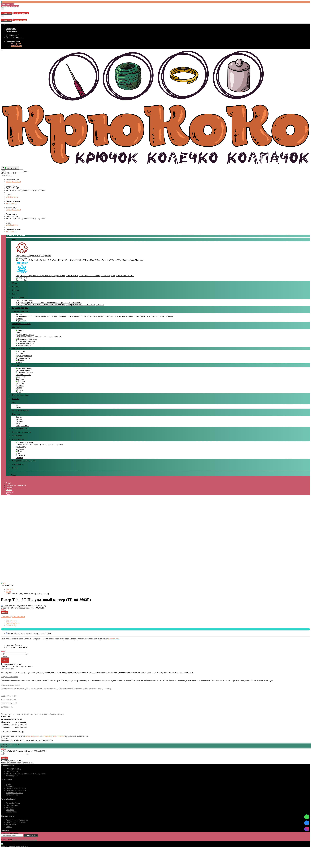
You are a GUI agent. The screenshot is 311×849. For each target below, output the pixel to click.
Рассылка (10, 810)
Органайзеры (17, 436)
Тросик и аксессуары (24, 300)
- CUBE (130, 276)
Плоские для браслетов (25, 341)
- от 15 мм (57, 337)
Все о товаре (11, 621)
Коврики (19, 458)
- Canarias (35, 305)
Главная (9, 589)
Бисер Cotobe (21, 256)
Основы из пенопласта (21, 432)
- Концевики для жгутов (102, 316)
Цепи (14, 294)
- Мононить (76, 303)
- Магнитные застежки (123, 316)
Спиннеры (20, 449)
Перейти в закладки (21, 13)
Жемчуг (15, 283)
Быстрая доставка (8, 668)
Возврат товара (12, 812)
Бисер (14, 239)
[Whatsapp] (306, 816)
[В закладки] (4, 656)
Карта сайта (11, 824)
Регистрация (11, 29)
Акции (13, 475)
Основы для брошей (20, 410)
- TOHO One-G (51, 303)
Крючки (19, 388)
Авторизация (11, 31)
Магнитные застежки (21, 348)
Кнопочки (20, 383)
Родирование (21, 321)
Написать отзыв (18, 617)
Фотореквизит (18, 464)
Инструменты (18, 439)
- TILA (84, 260)
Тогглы (19, 392)
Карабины (20, 379)
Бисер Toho (20, 276)
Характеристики (13, 623)
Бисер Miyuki (21, 260)
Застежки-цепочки (23, 375)
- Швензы (168, 316)
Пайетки (15, 290)
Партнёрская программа (16, 822)
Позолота (19, 319)
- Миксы (96, 276)
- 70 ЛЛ (91, 305)
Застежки (16, 365)
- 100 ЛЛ (100, 305)
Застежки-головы (23, 370)
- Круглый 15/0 (58, 276)
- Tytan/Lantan (64, 303)
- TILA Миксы (121, 260)
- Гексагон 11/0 (85, 276)
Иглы (18, 453)
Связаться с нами (13, 795)
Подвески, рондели (20, 308)
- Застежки (62, 316)
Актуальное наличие (9, 677)
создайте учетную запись (53, 736)
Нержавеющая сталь (24, 316)
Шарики (19, 362)
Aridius (25, 846)
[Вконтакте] (306, 822)
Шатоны (15, 287)
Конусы (19, 332)
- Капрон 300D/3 (73, 305)
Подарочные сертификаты (17, 820)
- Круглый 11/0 (33, 256)
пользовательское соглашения (24, 840)
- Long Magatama (135, 260)
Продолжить (6, 13)
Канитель (16, 414)
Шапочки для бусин (24, 345)
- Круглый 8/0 (31, 276)
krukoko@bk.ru (12, 197)
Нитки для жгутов (23, 305)
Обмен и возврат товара (16, 788)
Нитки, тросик (18, 297)
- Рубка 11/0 (46, 256)
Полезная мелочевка (20, 395)
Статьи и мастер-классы (16, 485)
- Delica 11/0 (32, 260)
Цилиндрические (23, 358)
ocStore (14, 846)
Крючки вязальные (23, 444)
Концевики (17, 327)
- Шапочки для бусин (154, 316)
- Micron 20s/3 (59, 305)
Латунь (19, 314)
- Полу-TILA (94, 260)
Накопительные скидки (11, 685)
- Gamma (50, 444)
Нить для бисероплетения (26, 303)
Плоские (19, 353)
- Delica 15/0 (61, 260)
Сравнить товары (20, 20)
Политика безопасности (16, 790)
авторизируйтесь (32, 736)
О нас (8, 483)
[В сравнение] (6, 656)
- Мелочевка (139, 316)
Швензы (15, 399)
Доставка (9, 492)
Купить (4, 612)
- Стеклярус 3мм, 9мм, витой (113, 276)
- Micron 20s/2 (46, 305)
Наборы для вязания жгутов (23, 461)
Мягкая (19, 419)
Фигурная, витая (22, 426)
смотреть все (113, 639)
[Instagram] (306, 829)
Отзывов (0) (11, 625)
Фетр (14, 402)
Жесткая (19, 417)
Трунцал (19, 421)
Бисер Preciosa (21, 280)
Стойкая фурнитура (20, 311)
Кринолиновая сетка (20, 428)
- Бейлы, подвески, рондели (45, 316)
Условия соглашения (14, 793)
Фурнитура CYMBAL (21, 324)
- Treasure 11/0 (72, 276)
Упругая (19, 423)
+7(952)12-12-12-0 (13, 182)
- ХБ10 (84, 305)
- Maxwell (59, 444)
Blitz (17, 405)
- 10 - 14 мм (47, 337)
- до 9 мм (37, 337)
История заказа (12, 805)
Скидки (9, 487)
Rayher (18, 407)
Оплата (9, 490)
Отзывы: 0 (6, 617)
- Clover (42, 444)
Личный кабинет (13, 41)
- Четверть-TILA (107, 260)
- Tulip (35, 444)
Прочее (15, 468)
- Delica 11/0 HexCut (47, 260)
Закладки (9, 807)
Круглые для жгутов (24, 337)
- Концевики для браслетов (79, 316)
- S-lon (40, 303)
